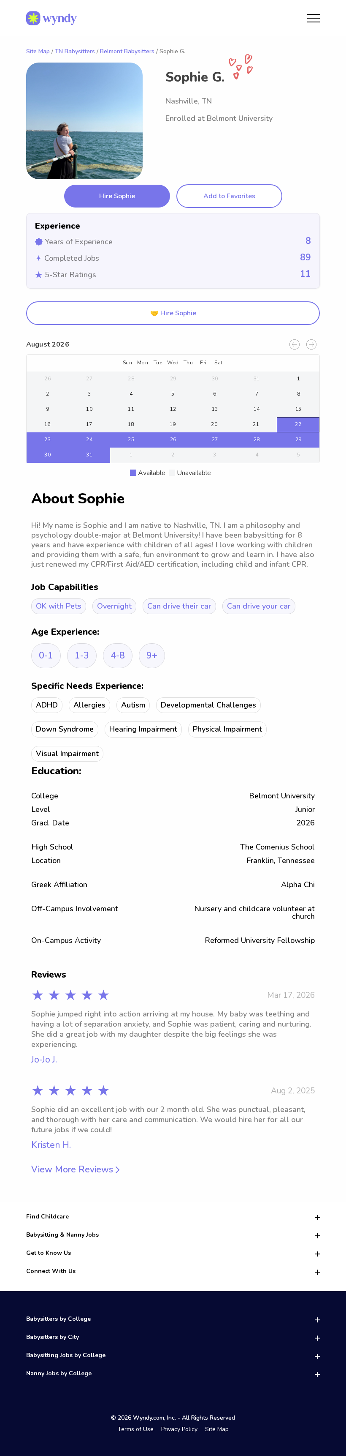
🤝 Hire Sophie (173, 313)
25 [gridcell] (131, 439)
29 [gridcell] (173, 378)
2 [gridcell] (47, 394)
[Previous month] (294, 344)
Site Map (38, 51)
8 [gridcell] (298, 394)
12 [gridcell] (173, 409)
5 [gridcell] (172, 394)
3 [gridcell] (89, 394)
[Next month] (311, 344)
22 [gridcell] (298, 424)
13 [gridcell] (215, 409)
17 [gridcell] (89, 424)
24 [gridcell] (89, 439)
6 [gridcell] (214, 394)
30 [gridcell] (215, 378)
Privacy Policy (179, 1429)
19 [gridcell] (173, 424)
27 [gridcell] (89, 378)
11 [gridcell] (131, 409)
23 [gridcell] (47, 439)
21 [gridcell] (256, 424)
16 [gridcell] (47, 424)
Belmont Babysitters (127, 51)
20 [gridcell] (214, 424)
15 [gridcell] (298, 409)
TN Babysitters (75, 51)
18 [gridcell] (131, 424)
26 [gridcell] (47, 378)
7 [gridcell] (256, 394)
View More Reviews (73, 1169)
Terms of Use (136, 1429)
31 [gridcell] (257, 378)
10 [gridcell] (89, 409)
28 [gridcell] (131, 378)
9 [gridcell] (47, 409)
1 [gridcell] (298, 378)
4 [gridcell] (131, 394)
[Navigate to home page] (51, 18)
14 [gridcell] (257, 409)
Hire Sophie (117, 196)
